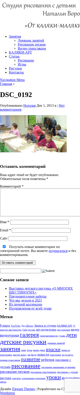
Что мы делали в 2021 (25, 300)
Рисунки (15, 68)
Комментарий (12, 186)
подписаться (58, 251)
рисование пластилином (43, 372)
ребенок (47, 360)
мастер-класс (20, 355)
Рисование (26, 60)
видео (75, 329)
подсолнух (67, 355)
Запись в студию (45, 325)
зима (23, 350)
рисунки (5, 378)
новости (43, 354)
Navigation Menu (12, 80)
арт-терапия (63, 330)
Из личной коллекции (25, 304)
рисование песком (15, 372)
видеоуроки (9, 335)
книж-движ (39, 350)
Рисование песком (32, 44)
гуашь (62, 336)
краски (53, 349)
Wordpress (7, 393)
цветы (3, 382)
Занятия (15, 36)
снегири (16, 378)
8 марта (5, 325)
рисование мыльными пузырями (58, 367)
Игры (22, 64)
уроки (53, 377)
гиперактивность (49, 336)
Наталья (29, 105)
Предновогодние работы (27, 296)
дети (71, 334)
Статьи (14, 56)
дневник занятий (56, 343)
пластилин (55, 355)
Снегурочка (28, 330)
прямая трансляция (10, 360)
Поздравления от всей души (30, 308)
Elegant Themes (23, 389)
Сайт (4, 238)
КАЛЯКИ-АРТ (20, 52)
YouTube (15, 326)
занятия (10, 348)
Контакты (16, 72)
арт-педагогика (46, 329)
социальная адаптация (33, 378)
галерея (29, 334)
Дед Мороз (27, 326)
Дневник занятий (31, 40)
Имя (4, 222)
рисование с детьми (67, 372)
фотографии (71, 378)
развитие (30, 359)
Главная (6, 84)
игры (29, 350)
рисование (25, 365)
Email (5, 230)
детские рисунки (23, 341)
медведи (32, 355)
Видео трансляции (32, 48)
